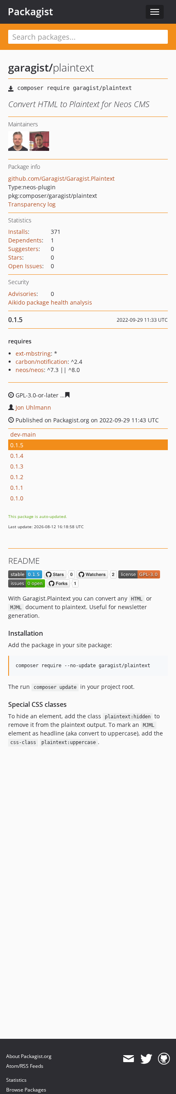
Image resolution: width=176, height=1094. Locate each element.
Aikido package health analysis (50, 302)
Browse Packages (26, 1089)
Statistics (16, 1079)
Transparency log (32, 204)
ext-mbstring (33, 353)
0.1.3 (16, 466)
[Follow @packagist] (146, 1058)
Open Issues (25, 266)
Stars (15, 257)
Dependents (25, 240)
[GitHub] (164, 1058)
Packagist (30, 11)
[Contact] (128, 1058)
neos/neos (30, 370)
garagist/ (30, 67)
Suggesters (23, 249)
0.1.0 (16, 498)
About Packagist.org (29, 1056)
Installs (18, 231)
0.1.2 (16, 477)
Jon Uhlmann (33, 407)
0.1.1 (16, 487)
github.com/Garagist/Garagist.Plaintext (61, 178)
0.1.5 (16, 445)
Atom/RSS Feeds (24, 1066)
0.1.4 (16, 456)
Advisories (22, 294)
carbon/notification (42, 361)
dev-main (23, 434)
